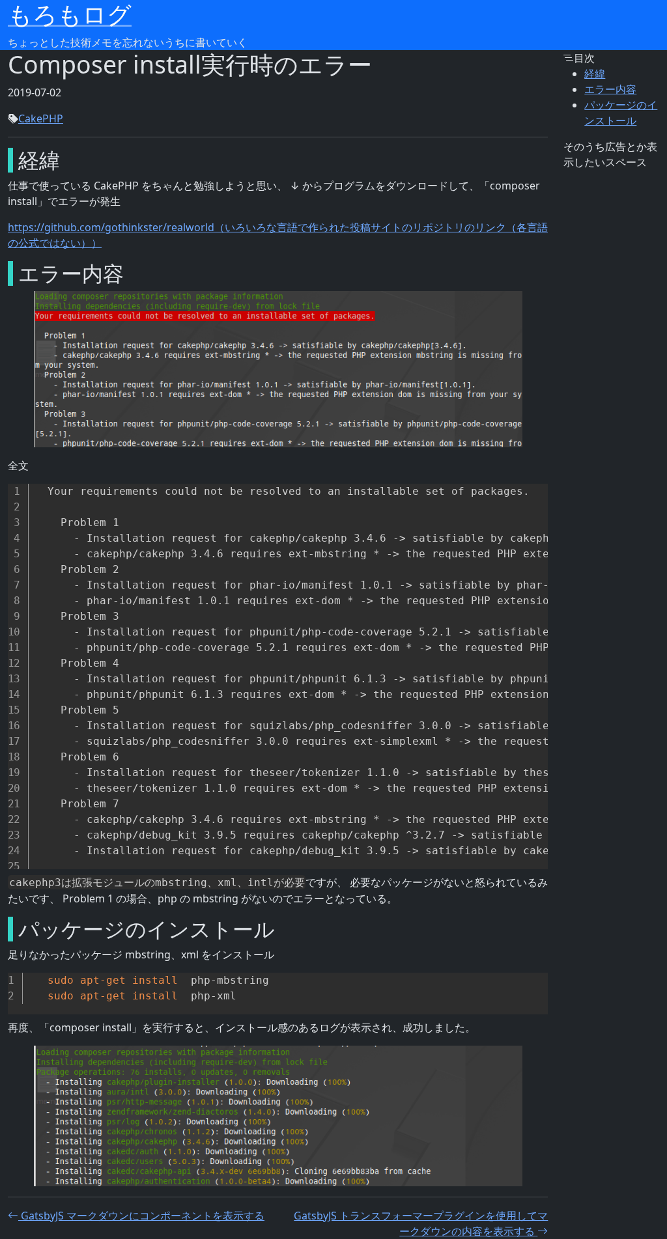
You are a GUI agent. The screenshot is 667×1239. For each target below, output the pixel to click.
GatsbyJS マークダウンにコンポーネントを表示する (142, 1215)
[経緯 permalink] (6, 160)
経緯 (594, 73)
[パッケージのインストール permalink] (6, 929)
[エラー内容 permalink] (6, 273)
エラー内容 (610, 89)
